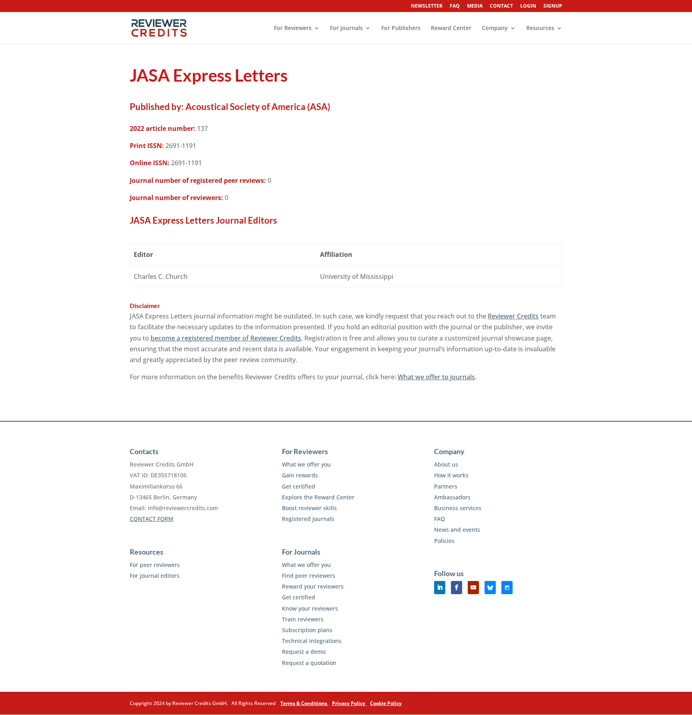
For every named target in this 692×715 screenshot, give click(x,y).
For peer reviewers (155, 565)
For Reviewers (293, 28)
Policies (444, 541)
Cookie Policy (386, 703)
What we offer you (306, 464)
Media (475, 6)
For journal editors (154, 575)
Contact (501, 6)
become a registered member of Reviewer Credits (226, 338)
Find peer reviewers (308, 575)
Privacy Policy (349, 703)
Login (528, 6)
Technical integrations (312, 641)
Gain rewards (300, 475)
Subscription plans (307, 630)
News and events (457, 529)
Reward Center (451, 28)
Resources (540, 28)
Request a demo (304, 651)
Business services (457, 508)
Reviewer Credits (513, 316)
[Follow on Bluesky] (490, 587)
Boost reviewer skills (309, 508)
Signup (552, 6)
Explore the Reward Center (318, 497)
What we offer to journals (436, 377)
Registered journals (308, 519)
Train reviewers (303, 619)
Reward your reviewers (313, 586)
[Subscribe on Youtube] (473, 587)
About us (446, 464)
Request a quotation (309, 663)
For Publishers (400, 28)
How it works (451, 475)
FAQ (455, 6)
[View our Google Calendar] (507, 587)
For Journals (346, 28)
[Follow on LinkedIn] (439, 587)
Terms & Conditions (304, 703)
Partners (445, 486)
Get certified (298, 486)
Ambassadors (452, 497)
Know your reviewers (310, 608)
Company (495, 28)
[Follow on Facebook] (456, 587)
